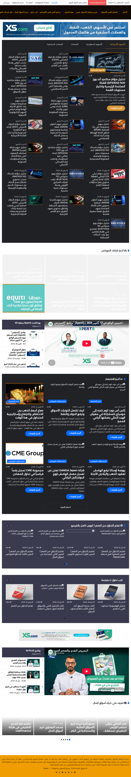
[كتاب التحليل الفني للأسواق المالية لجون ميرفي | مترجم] (50, 592)
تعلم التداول (69, 12)
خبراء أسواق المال (21, 12)
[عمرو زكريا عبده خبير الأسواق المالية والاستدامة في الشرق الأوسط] (81, 721)
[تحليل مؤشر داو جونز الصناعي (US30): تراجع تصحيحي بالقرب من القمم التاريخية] (77, 57)
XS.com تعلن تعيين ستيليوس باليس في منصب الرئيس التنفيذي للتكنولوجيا (24, 276)
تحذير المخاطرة (18, 3)
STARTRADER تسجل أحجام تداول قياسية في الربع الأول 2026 (67, 305)
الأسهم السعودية (94, 44)
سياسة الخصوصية (42, 3)
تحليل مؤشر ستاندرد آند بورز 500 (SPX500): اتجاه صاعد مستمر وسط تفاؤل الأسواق (16, 86)
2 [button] (64, 563)
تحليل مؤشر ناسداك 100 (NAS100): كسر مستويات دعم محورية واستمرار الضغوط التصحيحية (99, 153)
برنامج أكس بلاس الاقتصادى (50, 12)
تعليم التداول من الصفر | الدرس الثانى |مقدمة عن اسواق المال (52, 554)
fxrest (46, 768)
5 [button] (61, 739)
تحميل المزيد (65, 507)
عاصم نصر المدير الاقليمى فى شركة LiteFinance (20, 727)
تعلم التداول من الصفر (22, 606)
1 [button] (66, 564)
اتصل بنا (29, 3)
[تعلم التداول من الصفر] (19, 592)
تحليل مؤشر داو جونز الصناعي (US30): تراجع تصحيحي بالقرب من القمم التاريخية (58, 63)
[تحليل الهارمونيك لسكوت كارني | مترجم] (111, 592)
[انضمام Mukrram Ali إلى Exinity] (108, 269)
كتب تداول (34, 12)
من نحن (6, 3)
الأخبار (125, 12)
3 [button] (65, 739)
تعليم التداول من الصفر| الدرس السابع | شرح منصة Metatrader (113, 554)
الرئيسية (54, 3)
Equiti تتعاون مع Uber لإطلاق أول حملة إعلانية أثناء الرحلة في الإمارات (24, 305)
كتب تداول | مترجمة (112, 580)
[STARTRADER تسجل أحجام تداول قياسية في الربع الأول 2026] (66, 298)
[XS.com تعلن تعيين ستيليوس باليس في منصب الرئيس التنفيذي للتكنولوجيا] (24, 269)
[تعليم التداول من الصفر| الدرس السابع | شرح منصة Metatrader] (111, 537)
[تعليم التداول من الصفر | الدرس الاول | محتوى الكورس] (81, 537)
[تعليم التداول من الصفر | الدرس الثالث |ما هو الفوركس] (19, 537)
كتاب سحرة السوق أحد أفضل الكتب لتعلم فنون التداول (82, 609)
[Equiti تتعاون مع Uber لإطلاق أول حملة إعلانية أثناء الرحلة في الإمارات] (24, 298)
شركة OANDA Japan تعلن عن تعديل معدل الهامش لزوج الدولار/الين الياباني (66, 474)
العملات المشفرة (55, 44)
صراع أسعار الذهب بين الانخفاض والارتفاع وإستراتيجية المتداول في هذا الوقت (25, 414)
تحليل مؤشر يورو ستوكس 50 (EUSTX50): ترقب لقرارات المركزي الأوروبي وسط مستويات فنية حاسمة (59, 182)
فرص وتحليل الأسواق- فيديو (86, 12)
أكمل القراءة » (116, 108)
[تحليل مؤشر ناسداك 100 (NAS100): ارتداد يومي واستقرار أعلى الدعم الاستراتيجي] (77, 80)
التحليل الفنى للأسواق (109, 12)
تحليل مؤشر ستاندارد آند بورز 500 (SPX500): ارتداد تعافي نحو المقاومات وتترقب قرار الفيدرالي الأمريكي (58, 156)
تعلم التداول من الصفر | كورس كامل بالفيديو (95, 525)
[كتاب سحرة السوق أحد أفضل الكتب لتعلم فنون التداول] (81, 592)
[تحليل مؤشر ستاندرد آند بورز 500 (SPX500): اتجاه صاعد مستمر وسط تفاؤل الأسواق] (35, 80)
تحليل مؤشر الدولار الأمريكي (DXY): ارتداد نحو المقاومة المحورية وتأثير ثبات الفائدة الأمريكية (16, 130)
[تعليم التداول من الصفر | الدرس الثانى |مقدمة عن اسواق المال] (50, 537)
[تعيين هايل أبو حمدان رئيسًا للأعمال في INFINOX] (66, 269)
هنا (51, 765)
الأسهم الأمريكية (117, 44)
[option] (65, 284)
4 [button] (63, 739)
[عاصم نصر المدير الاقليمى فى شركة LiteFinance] (18, 721)
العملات (74, 44)
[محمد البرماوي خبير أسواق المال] (49, 721)
